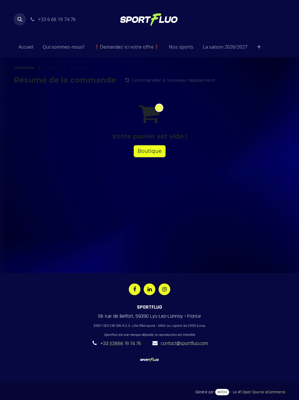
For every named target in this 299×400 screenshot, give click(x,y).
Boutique (150, 151)
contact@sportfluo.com (184, 343)
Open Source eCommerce (264, 392)
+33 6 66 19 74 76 (56, 19)
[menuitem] (26, 48)
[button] (20, 19)
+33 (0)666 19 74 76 (120, 343)
